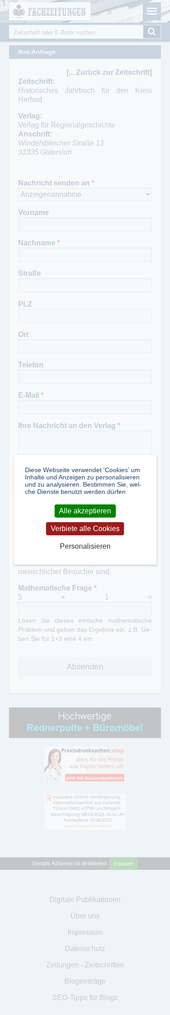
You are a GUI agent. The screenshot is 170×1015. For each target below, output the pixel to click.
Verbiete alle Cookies (85, 528)
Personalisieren (85, 547)
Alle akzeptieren (85, 511)
